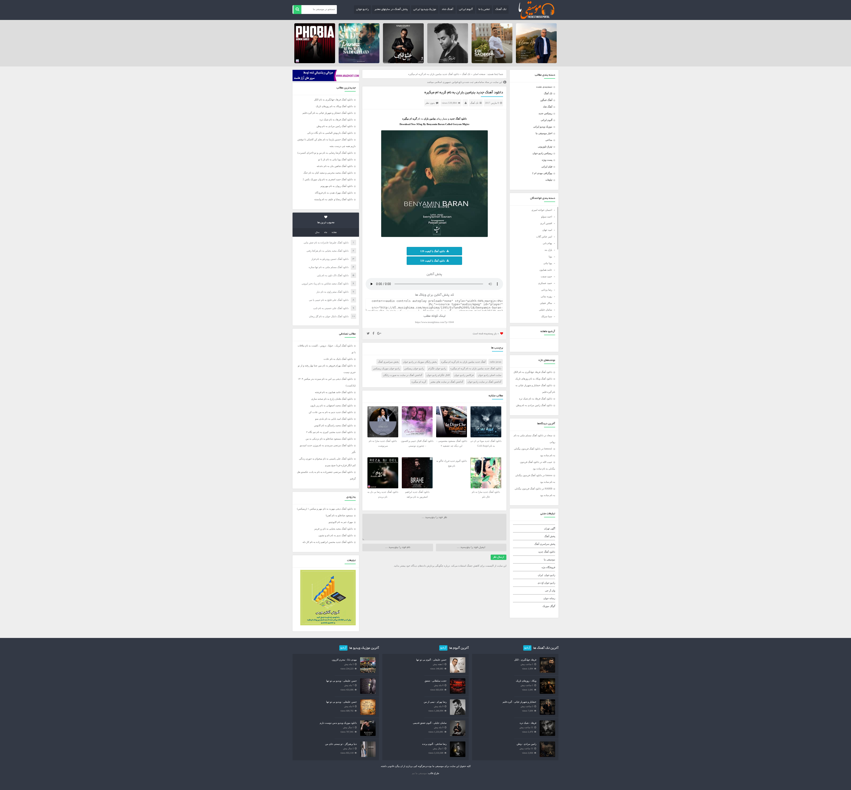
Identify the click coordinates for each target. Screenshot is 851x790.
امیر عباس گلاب (544, 236)
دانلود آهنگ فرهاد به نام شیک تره (535, 398)
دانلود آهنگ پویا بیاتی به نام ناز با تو (335, 159)
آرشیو (527, 648)
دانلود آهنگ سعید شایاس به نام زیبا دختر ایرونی (325, 283)
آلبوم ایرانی (466, 9)
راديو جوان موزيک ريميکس (386, 368)
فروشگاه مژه (548, 567)
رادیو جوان (362, 9)
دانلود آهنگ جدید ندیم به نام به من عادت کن (331, 412)
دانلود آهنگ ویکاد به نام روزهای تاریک (533, 378)
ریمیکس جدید (545, 113)
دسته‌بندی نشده (544, 86)
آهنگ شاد (447, 9)
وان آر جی (550, 590)
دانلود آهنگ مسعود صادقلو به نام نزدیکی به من (329, 438)
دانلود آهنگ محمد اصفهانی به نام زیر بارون (331, 405)
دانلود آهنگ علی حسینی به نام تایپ (331, 308)
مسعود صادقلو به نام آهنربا (339, 515)
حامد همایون (545, 269)
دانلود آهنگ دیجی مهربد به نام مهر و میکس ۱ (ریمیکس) (325, 508)
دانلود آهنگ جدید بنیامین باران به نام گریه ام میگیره (463, 93)
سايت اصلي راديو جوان (489, 375)
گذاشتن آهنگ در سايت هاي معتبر (446, 381)
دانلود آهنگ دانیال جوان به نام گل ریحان (329, 316)
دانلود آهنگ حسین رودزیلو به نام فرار (330, 259)
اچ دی (541, 582)
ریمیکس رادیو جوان (542, 153)
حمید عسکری (545, 283)
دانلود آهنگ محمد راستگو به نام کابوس (333, 425)
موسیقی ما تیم (419, 773)
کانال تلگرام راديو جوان (438, 375)
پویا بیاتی (547, 263)
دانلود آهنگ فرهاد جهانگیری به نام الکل (532, 372)
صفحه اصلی (479, 74)
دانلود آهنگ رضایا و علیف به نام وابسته (333, 199)
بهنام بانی (547, 243)
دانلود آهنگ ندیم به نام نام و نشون (335, 535)
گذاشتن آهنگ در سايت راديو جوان (484, 381)
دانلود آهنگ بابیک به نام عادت (338, 359)
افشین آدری (546, 223)
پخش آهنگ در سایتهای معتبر (391, 9)
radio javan (495, 361)
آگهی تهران (549, 528)
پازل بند (548, 249)
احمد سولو (546, 216)
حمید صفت (546, 276)
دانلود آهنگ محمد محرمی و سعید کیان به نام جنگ (328, 172)
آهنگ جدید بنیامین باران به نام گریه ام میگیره (463, 361)
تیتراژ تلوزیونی (545, 146)
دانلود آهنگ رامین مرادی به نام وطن (534, 405)
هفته (334, 232)
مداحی (548, 140)
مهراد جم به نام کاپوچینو (341, 522)
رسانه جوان (549, 598)
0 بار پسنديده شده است (486, 333)
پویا (550, 256)
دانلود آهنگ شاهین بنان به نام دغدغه (335, 166)
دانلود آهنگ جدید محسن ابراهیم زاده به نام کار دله (328, 542)
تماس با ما (484, 9)
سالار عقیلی (546, 303)
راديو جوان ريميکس (414, 368)
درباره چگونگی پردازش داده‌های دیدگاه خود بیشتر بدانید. (421, 565)
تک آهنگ (500, 9)
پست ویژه (547, 159)
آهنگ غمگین (546, 100)
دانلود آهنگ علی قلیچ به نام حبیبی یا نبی (329, 300)
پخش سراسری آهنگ (544, 544)
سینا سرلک (546, 316)
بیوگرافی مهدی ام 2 (542, 173)
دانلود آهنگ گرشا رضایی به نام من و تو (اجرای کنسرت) (325, 152)
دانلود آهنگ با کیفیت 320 (432, 260)
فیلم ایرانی (546, 166)
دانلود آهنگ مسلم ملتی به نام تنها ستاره (329, 267)
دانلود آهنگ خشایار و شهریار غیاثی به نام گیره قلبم (328, 112)
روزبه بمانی (546, 296)
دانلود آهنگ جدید (546, 551)
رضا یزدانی (546, 289)
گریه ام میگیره (419, 381)
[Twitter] (368, 333)
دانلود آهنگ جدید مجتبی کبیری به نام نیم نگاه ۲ (329, 432)
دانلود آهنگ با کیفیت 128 (432, 251)
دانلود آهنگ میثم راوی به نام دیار (332, 291)
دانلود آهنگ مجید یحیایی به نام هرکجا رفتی (327, 250)
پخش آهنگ (549, 536)
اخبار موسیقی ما (544, 133)
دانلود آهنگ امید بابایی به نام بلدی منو (334, 418)
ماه (325, 232)
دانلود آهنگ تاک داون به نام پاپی (333, 275)
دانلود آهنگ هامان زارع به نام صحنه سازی (332, 398)
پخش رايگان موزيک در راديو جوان (420, 361)
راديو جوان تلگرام (437, 368)
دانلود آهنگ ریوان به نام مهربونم (336, 186)
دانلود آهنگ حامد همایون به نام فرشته (334, 392)
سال (317, 232)
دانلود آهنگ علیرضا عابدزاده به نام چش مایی (326, 242)
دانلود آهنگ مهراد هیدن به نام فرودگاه (334, 192)
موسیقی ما (549, 559)
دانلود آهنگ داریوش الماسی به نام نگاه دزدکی (330, 132)
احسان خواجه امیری (541, 210)
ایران (540, 575)
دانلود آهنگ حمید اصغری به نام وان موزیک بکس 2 (328, 179)
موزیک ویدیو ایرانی (424, 9)
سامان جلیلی (545, 309)
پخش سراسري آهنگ (388, 361)
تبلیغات (548, 179)
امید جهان (547, 230)
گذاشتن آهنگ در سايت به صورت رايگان (402, 375)
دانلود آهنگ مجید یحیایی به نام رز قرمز (333, 528)
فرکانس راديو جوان (464, 375)
